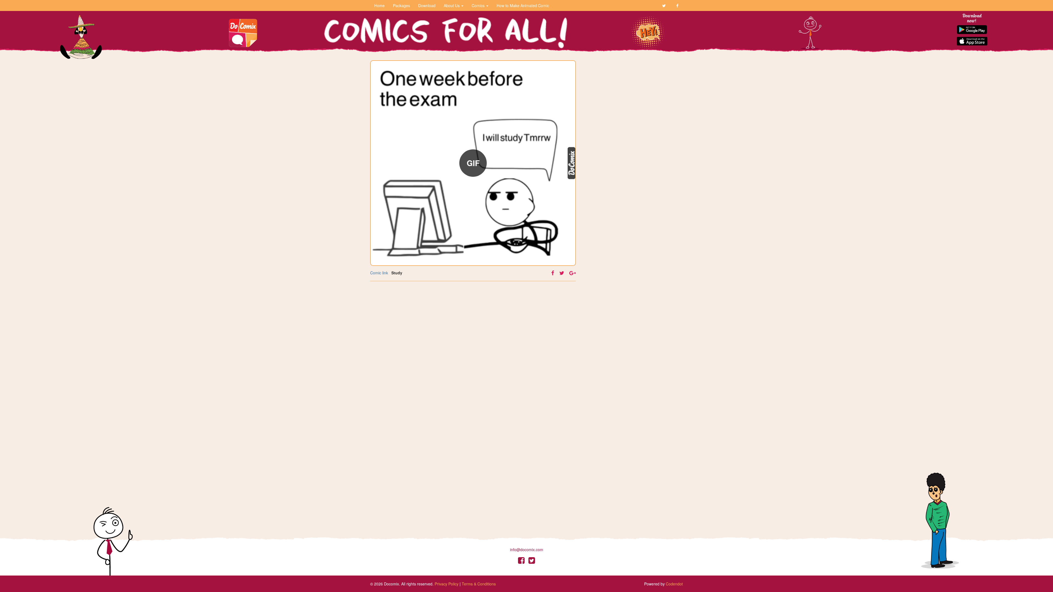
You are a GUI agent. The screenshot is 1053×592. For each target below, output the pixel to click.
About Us (452, 5)
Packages (401, 5)
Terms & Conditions (479, 584)
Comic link (379, 272)
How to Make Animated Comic (523, 5)
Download (426, 5)
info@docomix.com (526, 549)
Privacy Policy (446, 584)
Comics (479, 5)
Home (379, 5)
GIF (473, 163)
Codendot (674, 584)
